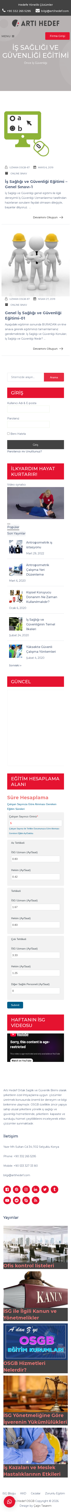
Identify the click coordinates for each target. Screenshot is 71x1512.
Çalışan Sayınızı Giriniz (23, 816)
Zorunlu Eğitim (55, 1493)
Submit (15, 1005)
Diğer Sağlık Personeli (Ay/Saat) (30, 984)
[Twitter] (45, 1189)
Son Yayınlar (16, 533)
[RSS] (35, 1200)
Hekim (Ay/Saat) (21, 870)
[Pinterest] (16, 1189)
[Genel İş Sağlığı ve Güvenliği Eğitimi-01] (36, 263)
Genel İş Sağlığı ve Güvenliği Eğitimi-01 (33, 315)
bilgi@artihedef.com (16, 1175)
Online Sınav (18, 173)
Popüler (13, 527)
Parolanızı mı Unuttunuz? (24, 451)
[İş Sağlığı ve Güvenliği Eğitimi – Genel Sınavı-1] (36, 132)
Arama (54, 377)
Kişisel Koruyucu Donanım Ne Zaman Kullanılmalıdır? (41, 597)
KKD (23, 1493)
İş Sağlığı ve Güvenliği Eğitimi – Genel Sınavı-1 (36, 184)
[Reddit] (16, 1200)
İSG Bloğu (9, 1493)
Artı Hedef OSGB (23, 1501)
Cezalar (36, 1493)
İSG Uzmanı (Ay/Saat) (24, 852)
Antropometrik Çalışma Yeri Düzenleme (37, 569)
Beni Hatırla (18, 434)
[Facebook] (7, 1189)
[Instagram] (26, 1189)
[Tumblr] (54, 1189)
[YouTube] (7, 1200)
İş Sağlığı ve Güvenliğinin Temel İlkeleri (40, 624)
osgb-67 (24, 167)
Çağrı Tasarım (42, 1505)
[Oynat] (8, 523)
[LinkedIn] (35, 1189)
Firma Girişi (57, 36)
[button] (9, 1501)
